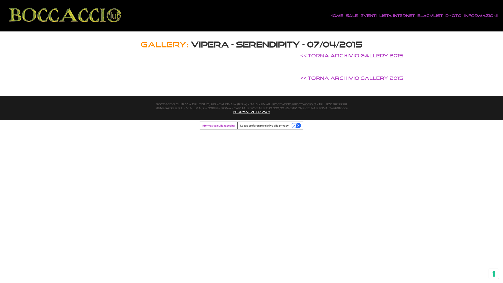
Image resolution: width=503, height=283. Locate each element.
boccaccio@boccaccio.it (294, 104)
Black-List (430, 15)
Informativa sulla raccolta (218, 125)
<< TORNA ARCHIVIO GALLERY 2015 (351, 55)
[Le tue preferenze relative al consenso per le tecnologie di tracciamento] (494, 274)
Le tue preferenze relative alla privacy (264, 125)
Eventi (368, 15)
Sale (352, 15)
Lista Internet (397, 15)
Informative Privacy (251, 111)
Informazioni (481, 15)
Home (336, 15)
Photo (453, 15)
